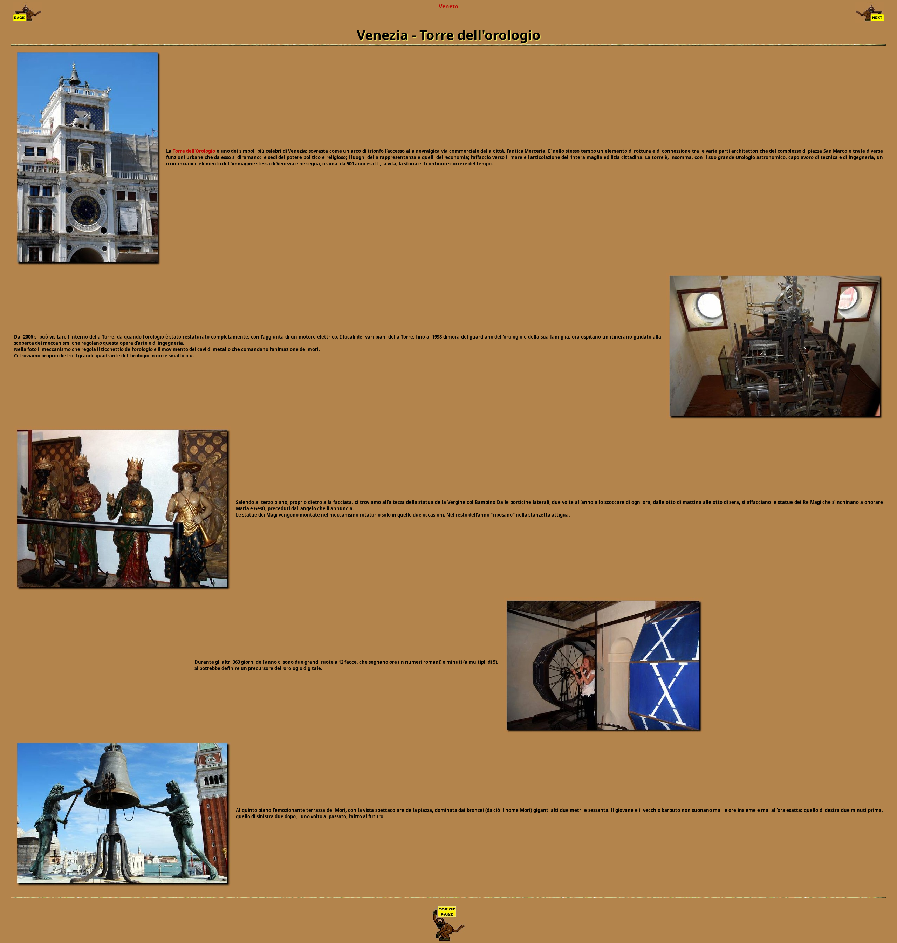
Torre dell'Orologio (194, 151)
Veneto (448, 6)
